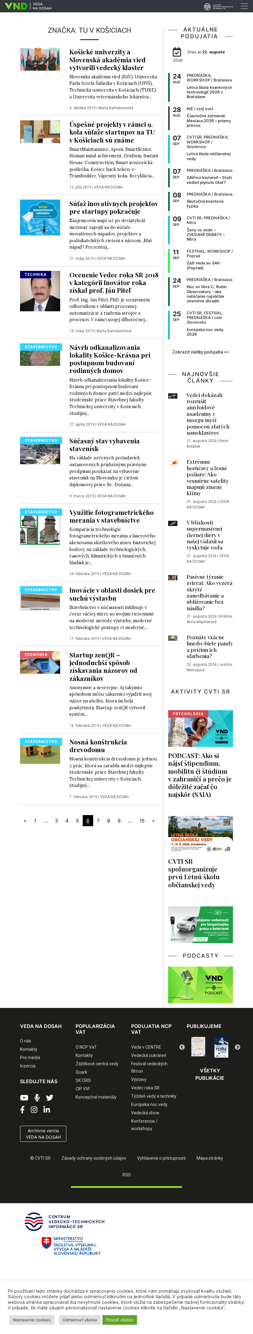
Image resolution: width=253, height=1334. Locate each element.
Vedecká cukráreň (148, 1055)
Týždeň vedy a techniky (153, 1096)
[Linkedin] (47, 1110)
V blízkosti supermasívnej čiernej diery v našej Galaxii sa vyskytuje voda (205, 535)
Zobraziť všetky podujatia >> (200, 352)
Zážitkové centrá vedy (97, 1063)
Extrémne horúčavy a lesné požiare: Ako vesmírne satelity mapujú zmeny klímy (208, 477)
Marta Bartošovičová (115, 108)
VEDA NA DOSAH (108, 187)
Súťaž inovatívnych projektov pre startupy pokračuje (113, 207)
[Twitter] (49, 1098)
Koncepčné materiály (96, 1097)
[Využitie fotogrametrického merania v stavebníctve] (40, 526)
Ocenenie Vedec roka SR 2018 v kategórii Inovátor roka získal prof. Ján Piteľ (114, 282)
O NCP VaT (86, 1047)
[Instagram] (34, 1110)
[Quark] (221, 1047)
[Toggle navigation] (244, 6)
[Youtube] (24, 1098)
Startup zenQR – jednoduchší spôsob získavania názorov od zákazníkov (103, 666)
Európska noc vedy (149, 1104)
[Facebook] (22, 1110)
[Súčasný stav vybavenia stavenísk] (40, 450)
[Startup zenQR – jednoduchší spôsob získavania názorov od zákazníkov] (40, 662)
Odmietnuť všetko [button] (80, 1319)
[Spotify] (37, 1098)
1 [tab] (191, 1053)
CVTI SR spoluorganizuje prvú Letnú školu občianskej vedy (194, 873)
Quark (81, 1072)
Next (237, 1047)
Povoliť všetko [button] (119, 1319)
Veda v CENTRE (146, 1047)
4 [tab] (219, 1053)
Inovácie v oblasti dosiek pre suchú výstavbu (112, 594)
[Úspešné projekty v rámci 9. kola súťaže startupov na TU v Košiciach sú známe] (40, 131)
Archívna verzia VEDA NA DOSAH (43, 1134)
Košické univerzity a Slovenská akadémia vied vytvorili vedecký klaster (107, 59)
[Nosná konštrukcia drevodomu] (40, 750)
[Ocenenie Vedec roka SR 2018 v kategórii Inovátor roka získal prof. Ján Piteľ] (40, 291)
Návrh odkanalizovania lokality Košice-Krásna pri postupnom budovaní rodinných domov (109, 359)
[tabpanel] (198, 1047)
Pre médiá (30, 1057)
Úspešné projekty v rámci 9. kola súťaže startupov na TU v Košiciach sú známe (112, 132)
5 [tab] (228, 1053)
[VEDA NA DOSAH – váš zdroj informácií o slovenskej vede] (26, 6)
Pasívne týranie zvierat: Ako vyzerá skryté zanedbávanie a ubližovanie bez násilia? (209, 592)
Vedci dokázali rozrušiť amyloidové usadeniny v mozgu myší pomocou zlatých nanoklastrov (208, 414)
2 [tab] (200, 1053)
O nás (25, 1040)
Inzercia (27, 1065)
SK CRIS (83, 1080)
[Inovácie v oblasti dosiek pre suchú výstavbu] (40, 598)
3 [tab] (210, 1053)
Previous (182, 1047)
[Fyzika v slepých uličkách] (198, 1047)
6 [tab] (210, 1062)
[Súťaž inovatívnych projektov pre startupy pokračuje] (40, 217)
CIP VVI (82, 1088)
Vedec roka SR (145, 1087)
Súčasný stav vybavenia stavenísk (104, 444)
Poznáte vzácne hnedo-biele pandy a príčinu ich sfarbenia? (210, 646)
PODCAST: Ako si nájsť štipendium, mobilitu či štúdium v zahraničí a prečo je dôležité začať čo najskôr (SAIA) (200, 774)
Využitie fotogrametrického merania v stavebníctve (111, 516)
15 (142, 821)
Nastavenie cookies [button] (32, 1319)
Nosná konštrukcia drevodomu (98, 745)
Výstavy (139, 1079)
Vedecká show (145, 1112)
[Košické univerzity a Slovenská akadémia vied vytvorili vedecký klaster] (40, 59)
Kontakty (28, 1049)
